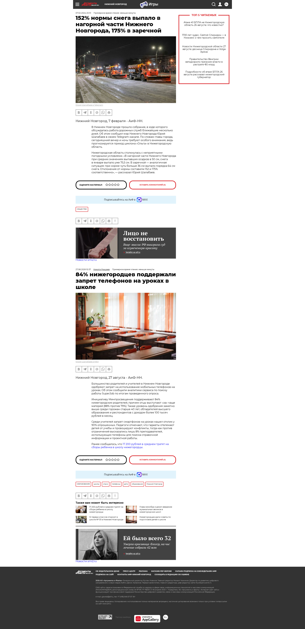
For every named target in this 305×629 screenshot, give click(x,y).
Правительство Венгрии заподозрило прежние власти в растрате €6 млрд (204, 62)
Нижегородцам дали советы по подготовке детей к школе (155, 518)
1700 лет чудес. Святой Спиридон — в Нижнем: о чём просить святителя (204, 36)
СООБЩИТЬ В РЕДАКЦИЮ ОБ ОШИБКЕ (172, 575)
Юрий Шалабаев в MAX (87, 361)
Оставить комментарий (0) (152, 185)
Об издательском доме (107, 571)
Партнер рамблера (123, 617)
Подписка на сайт (105, 575)
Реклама (143, 571)
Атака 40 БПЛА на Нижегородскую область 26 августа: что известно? (204, 23)
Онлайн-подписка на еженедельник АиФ (196, 571)
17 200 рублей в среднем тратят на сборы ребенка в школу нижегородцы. (130, 446)
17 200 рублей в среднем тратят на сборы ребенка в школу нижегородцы (106, 509)
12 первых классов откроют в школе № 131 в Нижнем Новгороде (106, 518)
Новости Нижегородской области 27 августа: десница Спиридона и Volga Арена (204, 49)
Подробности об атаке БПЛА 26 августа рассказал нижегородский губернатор (204, 75)
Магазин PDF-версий (161, 571)
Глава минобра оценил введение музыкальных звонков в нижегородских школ (155, 509)
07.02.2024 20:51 (83, 13)
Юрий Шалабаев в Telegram (89, 105)
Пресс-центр (129, 571)
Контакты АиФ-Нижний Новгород (134, 575)
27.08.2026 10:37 (83, 269)
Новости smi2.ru (86, 259)
